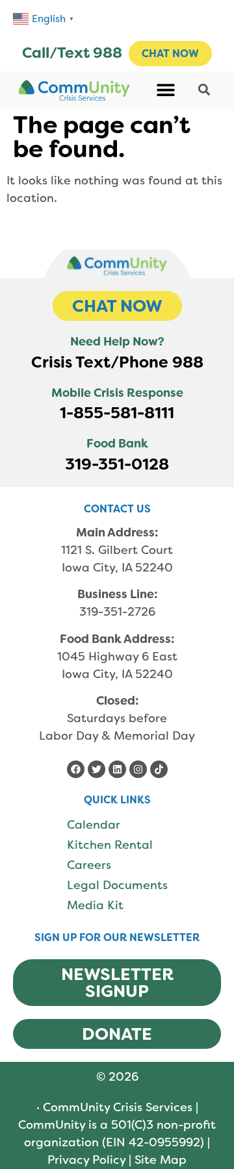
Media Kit (95, 905)
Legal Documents (117, 885)
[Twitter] (96, 769)
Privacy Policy (86, 1160)
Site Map (161, 1160)
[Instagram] (138, 769)
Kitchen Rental (110, 845)
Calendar (93, 825)
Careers (89, 865)
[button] (166, 90)
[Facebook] (75, 769)
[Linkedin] (117, 769)
